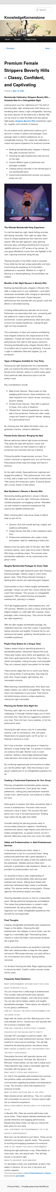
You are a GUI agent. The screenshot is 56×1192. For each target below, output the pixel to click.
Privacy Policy (30, 39)
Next (49, 48)
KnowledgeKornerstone (24, 17)
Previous (9, 48)
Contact (17, 39)
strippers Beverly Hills (25, 120)
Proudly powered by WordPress (35, 1186)
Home (7, 39)
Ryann (48, 1173)
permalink (20, 1175)
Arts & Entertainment (33, 1173)
